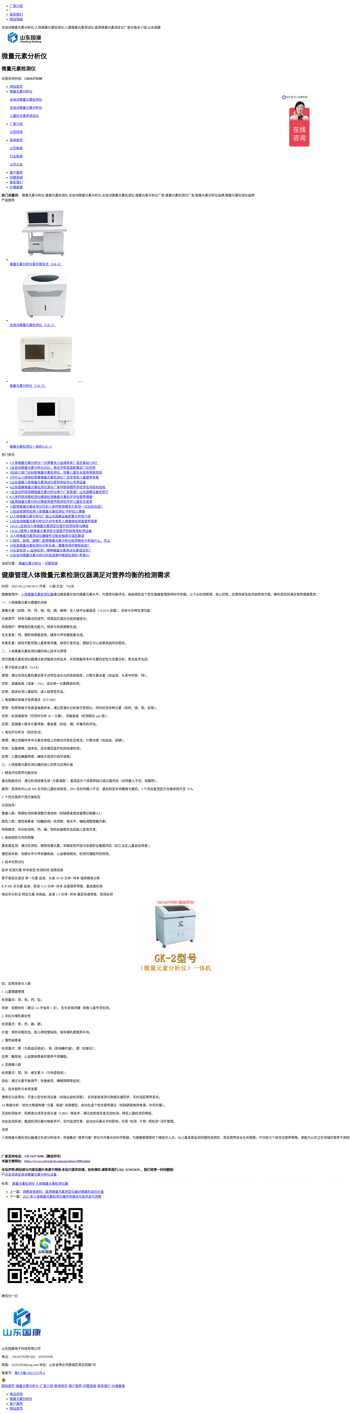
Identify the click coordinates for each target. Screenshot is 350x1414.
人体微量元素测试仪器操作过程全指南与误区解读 (47, 536)
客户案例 (16, 172)
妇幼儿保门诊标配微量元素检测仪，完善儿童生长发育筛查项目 (56, 472)
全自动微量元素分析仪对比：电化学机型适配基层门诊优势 (53, 467)
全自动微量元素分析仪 (26, 107)
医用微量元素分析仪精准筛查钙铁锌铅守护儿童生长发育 (51, 501)
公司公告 (16, 164)
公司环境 (16, 132)
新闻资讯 (16, 140)
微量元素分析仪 (21, 91)
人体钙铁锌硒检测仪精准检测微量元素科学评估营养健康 (51, 497)
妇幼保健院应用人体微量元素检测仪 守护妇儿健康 (47, 511)
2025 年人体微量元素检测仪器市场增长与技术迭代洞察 (62, 1196)
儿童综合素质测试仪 (24, 116)
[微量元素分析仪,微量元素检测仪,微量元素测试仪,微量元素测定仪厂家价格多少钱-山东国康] (25, 44)
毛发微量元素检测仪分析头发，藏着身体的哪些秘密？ (50, 545)
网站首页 (16, 86)
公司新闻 (16, 148)
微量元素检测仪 (23, 1183)
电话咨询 (16, 1394)
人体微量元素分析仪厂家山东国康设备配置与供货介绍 (50, 516)
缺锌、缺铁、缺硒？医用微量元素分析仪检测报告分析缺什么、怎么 (60, 540)
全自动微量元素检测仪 (26, 99)
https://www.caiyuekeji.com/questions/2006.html (57, 1161)
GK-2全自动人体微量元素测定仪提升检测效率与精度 (49, 526)
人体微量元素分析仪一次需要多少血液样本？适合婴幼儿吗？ (54, 463)
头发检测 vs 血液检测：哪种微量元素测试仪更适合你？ (51, 550)
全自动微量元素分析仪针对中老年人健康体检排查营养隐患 (53, 521)
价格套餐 (16, 187)
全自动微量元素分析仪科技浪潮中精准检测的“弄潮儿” (50, 555)
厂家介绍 (16, 6)
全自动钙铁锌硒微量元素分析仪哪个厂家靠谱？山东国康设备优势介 (59, 492)
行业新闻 (16, 156)
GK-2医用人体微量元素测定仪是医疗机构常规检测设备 (51, 531)
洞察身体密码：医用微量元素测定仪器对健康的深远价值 (63, 1191)
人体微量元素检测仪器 (37, 594)
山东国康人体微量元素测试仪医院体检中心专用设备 (48, 482)
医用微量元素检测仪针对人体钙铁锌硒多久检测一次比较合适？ (57, 506)
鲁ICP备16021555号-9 (30, 1373)
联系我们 (16, 14)
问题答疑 (16, 177)
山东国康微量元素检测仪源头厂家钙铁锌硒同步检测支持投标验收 (57, 487)
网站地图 (16, 19)
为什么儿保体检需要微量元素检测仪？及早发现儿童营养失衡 (54, 477)
